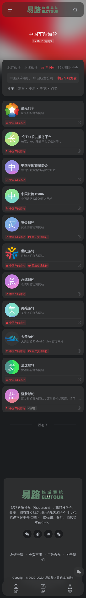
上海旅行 (31, 67)
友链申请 (16, 554)
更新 (32, 88)
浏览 (43, 88)
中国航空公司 (43, 77)
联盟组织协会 (68, 67)
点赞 (54, 88)
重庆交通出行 (40, 237)
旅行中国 (47, 67)
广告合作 (54, 554)
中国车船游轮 (67, 77)
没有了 (43, 424)
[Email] (48, 534)
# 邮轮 (32, 408)
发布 (21, 88)
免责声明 (35, 554)
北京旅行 (14, 67)
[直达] (79, 122)
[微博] (37, 534)
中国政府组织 (20, 77)
